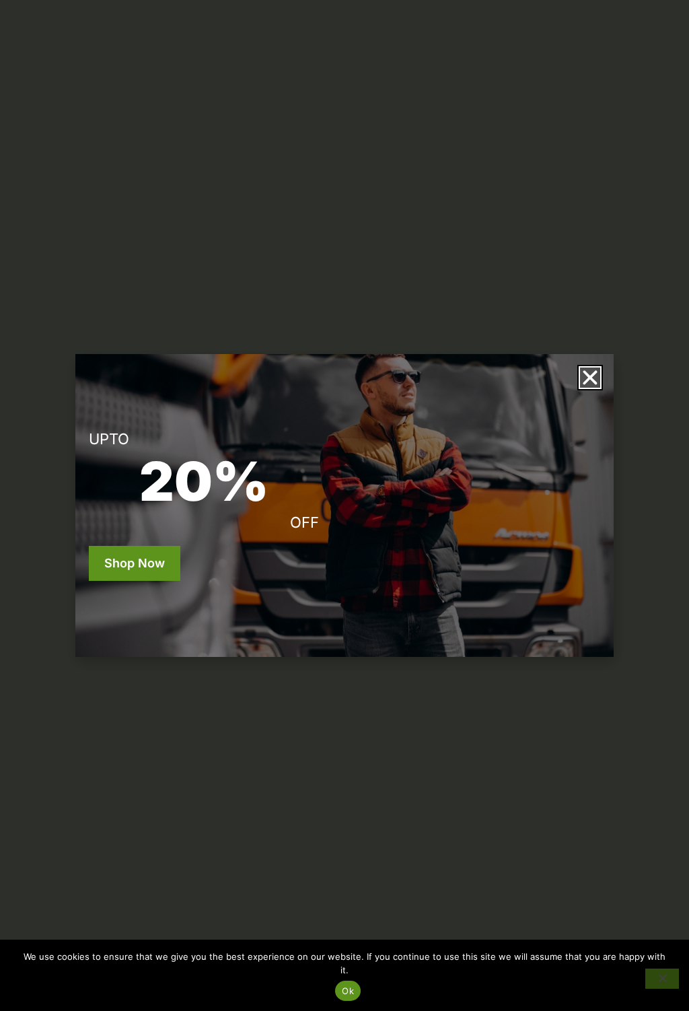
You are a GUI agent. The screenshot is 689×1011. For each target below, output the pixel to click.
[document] (344, 505)
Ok (348, 990)
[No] (662, 979)
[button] (590, 378)
